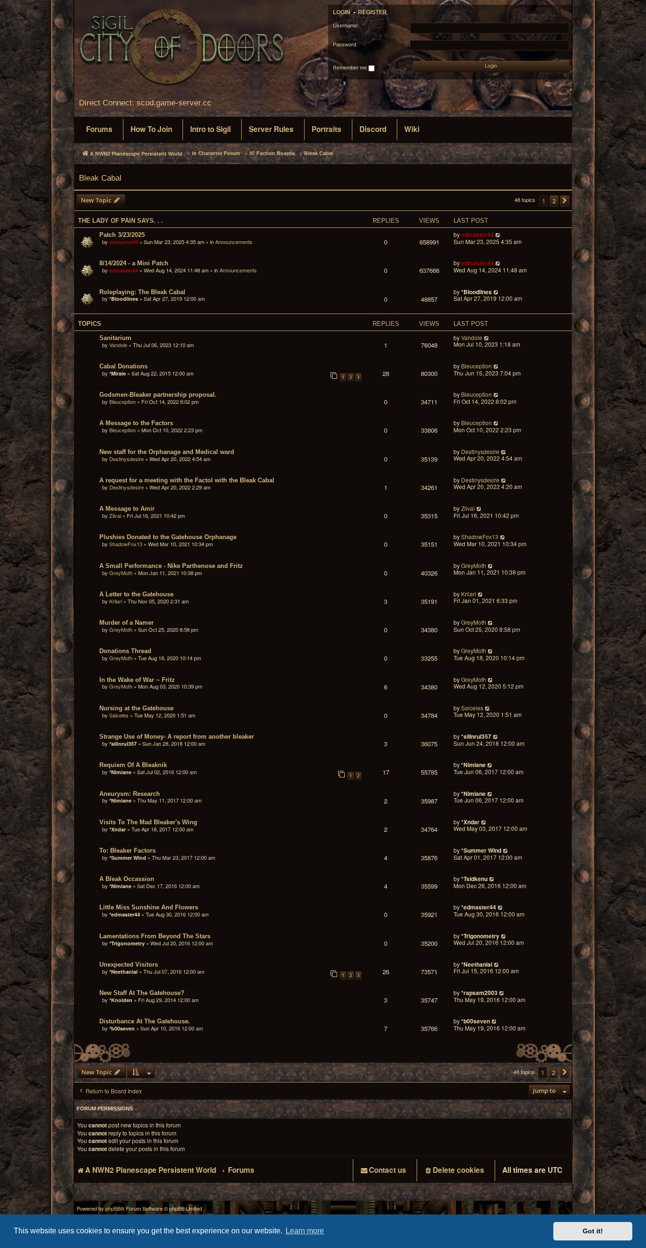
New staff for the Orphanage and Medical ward (166, 451)
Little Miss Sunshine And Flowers (148, 907)
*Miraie (117, 373)
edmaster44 (123, 241)
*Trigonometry (127, 943)
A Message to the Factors (136, 423)
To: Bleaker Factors (127, 850)
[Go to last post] (498, 234)
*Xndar (117, 829)
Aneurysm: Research (129, 793)
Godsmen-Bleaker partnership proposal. (158, 394)
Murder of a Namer (126, 622)
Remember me (350, 67)
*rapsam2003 (479, 992)
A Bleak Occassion (126, 878)
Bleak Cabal (100, 178)
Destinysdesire (126, 459)
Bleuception (476, 366)
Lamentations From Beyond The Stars (154, 936)
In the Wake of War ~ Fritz (137, 679)
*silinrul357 (123, 743)
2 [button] (554, 201)
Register (372, 12)
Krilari (115, 601)
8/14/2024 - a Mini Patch (133, 263)
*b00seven (122, 1028)
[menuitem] (99, 130)
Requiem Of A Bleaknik (133, 764)
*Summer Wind (127, 857)
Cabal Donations (123, 366)
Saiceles (119, 715)
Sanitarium (115, 337)
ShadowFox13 (125, 544)
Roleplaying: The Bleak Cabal (142, 292)
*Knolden (120, 1000)
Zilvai (115, 515)
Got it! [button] (593, 1231)
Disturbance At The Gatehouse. (144, 1021)
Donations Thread (125, 651)
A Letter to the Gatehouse (136, 594)
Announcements (234, 241)
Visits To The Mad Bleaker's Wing (148, 822)
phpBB (113, 1208)
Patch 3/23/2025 (122, 234)
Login (341, 12)
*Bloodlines (123, 298)
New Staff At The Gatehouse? (141, 992)
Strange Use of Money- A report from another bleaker (176, 736)
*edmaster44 (124, 914)
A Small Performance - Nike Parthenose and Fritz (171, 565)
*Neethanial (123, 971)
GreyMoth (120, 572)
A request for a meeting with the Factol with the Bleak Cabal (186, 480)
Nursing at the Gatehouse (136, 708)
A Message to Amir (127, 508)
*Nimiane (120, 772)
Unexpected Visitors (128, 964)
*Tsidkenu (474, 878)
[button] (564, 201)
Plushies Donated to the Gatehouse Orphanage (167, 537)
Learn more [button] (305, 1231)
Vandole (118, 345)
